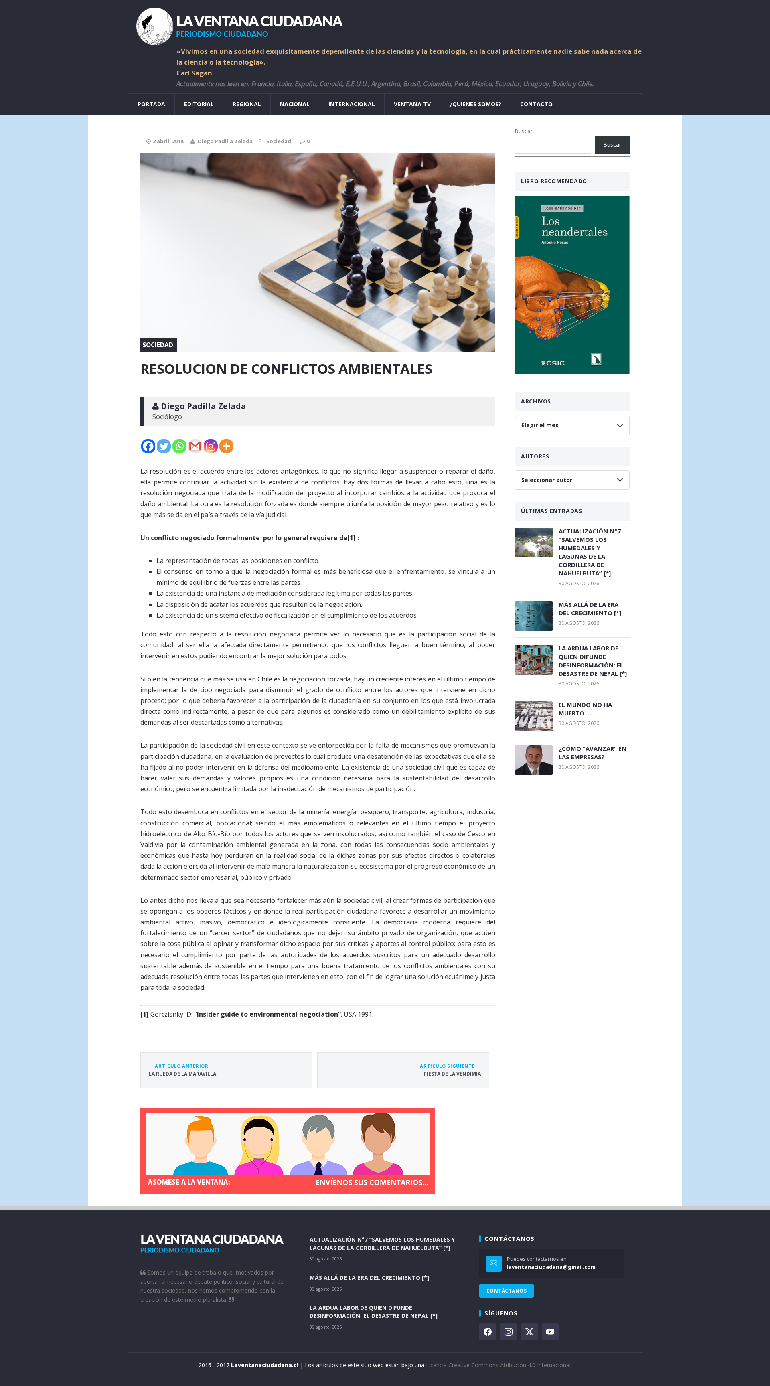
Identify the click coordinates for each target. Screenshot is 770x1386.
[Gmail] (195, 446)
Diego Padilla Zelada (225, 141)
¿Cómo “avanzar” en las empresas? (592, 752)
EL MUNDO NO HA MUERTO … (585, 709)
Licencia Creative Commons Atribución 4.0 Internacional (498, 1365)
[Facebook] (148, 446)
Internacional (351, 104)
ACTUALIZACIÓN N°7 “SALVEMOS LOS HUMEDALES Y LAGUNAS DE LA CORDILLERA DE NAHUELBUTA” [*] (590, 552)
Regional (247, 104)
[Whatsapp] (179, 446)
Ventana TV (412, 104)
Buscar (524, 131)
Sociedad (278, 141)
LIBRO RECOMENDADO (554, 181)
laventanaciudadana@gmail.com (551, 1267)
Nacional (295, 104)
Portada (151, 104)
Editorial (199, 104)
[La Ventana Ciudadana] (385, 23)
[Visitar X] (529, 1331)
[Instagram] (211, 446)
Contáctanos (506, 1290)
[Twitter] (164, 446)
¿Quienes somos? (475, 104)
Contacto (536, 104)
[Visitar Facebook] (487, 1331)
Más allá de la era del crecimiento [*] (590, 608)
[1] (351, 537)
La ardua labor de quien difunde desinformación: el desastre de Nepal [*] (593, 660)
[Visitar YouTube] (550, 1331)
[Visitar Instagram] (508, 1331)
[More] (226, 446)
